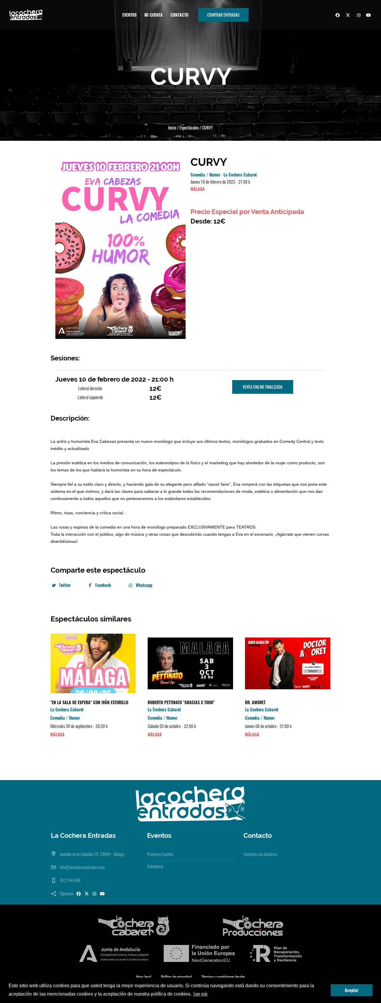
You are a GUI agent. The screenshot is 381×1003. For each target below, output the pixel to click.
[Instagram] (357, 16)
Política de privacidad (176, 977)
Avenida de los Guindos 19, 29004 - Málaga (92, 854)
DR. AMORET (255, 702)
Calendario (155, 866)
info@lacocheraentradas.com (82, 867)
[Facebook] (337, 16)
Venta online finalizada (262, 387)
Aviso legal (143, 977)
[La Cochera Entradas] (190, 803)
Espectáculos (189, 127)
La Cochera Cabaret (240, 174)
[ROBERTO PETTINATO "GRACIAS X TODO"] (190, 663)
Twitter (65, 585)
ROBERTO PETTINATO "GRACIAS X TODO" (181, 702)
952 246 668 (70, 880)
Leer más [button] (200, 993)
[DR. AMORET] (287, 663)
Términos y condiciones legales (223, 977)
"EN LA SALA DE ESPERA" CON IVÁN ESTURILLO (89, 702)
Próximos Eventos (160, 854)
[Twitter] (347, 16)
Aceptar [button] (351, 990)
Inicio (172, 127)
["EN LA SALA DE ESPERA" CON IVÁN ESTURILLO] (93, 663)
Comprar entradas (223, 15)
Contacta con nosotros (260, 854)
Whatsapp (144, 585)
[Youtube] (368, 16)
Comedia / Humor (205, 174)
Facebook (103, 585)
